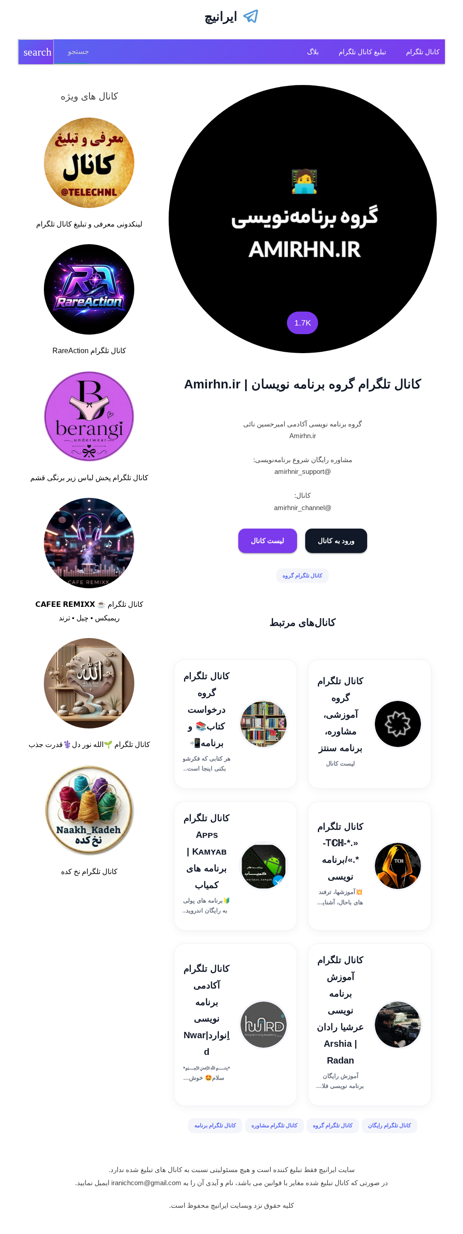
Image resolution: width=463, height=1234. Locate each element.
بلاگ (313, 52)
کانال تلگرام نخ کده (89, 871)
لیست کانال (268, 540)
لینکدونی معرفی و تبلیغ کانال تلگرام (89, 224)
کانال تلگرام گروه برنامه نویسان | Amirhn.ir (302, 384)
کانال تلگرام (422, 52)
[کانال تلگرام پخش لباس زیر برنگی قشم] (89, 418)
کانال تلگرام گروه (302, 575)
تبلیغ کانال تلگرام (362, 52)
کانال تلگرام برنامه (215, 1125)
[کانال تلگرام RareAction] (89, 291)
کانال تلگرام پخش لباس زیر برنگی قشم (89, 478)
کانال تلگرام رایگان (389, 1125)
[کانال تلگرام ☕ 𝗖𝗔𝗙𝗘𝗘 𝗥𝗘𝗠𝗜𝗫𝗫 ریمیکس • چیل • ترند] (89, 545)
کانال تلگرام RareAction (89, 351)
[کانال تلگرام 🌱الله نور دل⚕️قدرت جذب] (89, 685)
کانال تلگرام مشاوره (274, 1125)
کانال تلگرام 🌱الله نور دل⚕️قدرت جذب (89, 744)
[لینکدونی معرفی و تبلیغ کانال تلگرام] (89, 165)
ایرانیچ (220, 16)
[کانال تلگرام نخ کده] (89, 812)
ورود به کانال (336, 540)
